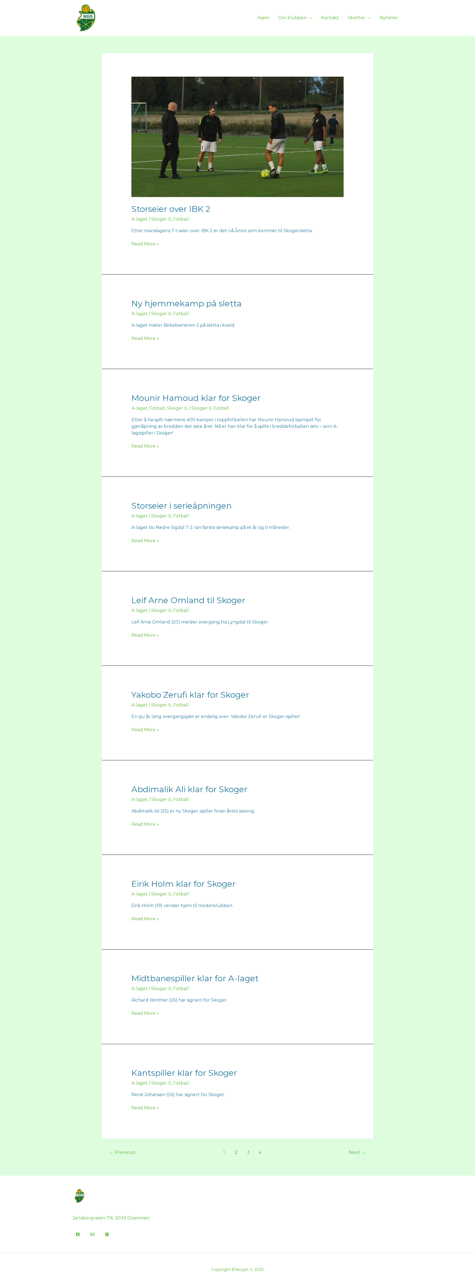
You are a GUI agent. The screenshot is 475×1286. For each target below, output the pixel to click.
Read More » (145, 243)
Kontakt (330, 17)
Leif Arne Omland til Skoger (188, 600)
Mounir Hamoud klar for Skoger (196, 398)
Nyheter (389, 17)
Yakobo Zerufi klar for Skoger (190, 695)
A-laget (139, 219)
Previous (122, 1152)
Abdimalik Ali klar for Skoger (189, 789)
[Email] (92, 1234)
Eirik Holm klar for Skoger (183, 884)
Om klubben (292, 17)
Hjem (263, 17)
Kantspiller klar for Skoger (184, 1073)
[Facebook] (78, 1234)
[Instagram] (107, 1234)
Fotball (157, 408)
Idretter (356, 17)
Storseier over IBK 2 (170, 209)
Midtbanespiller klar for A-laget (195, 978)
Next (357, 1152)
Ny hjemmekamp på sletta (186, 303)
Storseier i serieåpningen (181, 506)
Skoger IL (177, 408)
